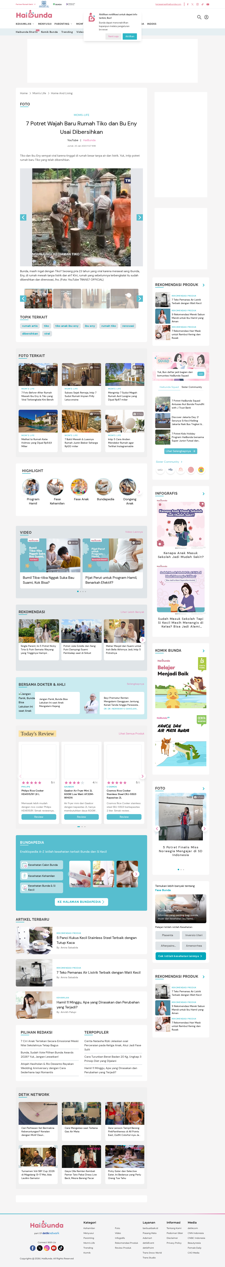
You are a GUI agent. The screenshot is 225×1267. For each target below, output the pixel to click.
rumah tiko (108, 326)
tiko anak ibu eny (67, 326)
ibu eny (90, 326)
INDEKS (151, 23)
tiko (46, 326)
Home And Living (62, 93)
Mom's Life (39, 93)
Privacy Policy (174, 1243)
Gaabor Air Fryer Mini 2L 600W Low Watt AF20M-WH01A (79, 794)
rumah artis (30, 326)
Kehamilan (89, 1228)
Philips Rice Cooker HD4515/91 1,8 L (32, 792)
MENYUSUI (45, 23)
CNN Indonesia (196, 1233)
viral (47, 333)
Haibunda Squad (169, 387)
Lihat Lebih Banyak (132, 612)
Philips (25, 786)
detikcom (193, 1228)
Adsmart (147, 1238)
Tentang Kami (174, 1228)
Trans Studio (149, 1257)
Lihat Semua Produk (131, 733)
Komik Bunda (49, 31)
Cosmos (112, 786)
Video (80, 31)
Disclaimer (172, 1238)
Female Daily (194, 1247)
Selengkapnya (135, 683)
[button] (140, 217)
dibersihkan (30, 333)
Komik (87, 1252)
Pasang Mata (149, 1233)
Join (201, 373)
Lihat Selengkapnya (178, 451)
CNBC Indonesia (196, 1238)
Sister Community (192, 387)
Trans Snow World (152, 1252)
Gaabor (69, 786)
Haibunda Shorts (27, 31)
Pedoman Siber (175, 1233)
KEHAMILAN (23, 23)
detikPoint (148, 1247)
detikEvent (148, 1243)
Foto (117, 1228)
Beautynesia (194, 1243)
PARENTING (61, 23)
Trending (67, 31)
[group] (38, 298)
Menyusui (88, 1233)
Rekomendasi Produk (126, 1243)
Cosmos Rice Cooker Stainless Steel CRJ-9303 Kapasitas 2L (121, 794)
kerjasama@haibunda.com (168, 4)
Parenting (88, 1238)
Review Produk (123, 1247)
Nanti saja (113, 36)
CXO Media (193, 1252)
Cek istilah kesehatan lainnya (178, 956)
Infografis (120, 1238)
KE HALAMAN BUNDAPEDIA (79, 902)
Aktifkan (130, 36)
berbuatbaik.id (150, 1228)
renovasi (128, 326)
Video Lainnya (134, 531)
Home (24, 93)
